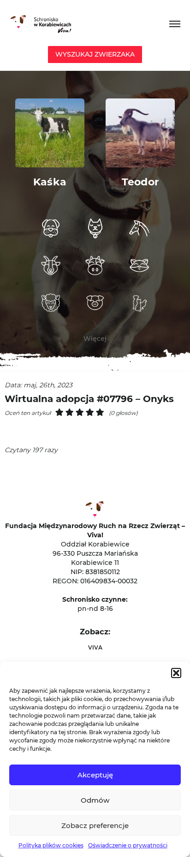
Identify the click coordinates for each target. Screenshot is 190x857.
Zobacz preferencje (95, 825)
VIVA (95, 647)
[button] (176, 673)
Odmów (95, 800)
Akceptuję (95, 775)
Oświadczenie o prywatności (127, 845)
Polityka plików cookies (50, 845)
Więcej (95, 338)
